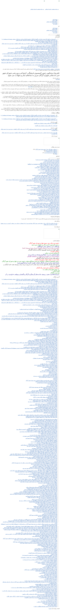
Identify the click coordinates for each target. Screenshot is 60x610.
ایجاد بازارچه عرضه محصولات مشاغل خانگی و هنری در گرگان (45, 397)
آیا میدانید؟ (55, 378)
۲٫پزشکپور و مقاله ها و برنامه (51, 150)
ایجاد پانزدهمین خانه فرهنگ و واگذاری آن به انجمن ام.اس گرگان (45, 400)
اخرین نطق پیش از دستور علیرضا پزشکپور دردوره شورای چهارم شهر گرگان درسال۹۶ (40, 49)
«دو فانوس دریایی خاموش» (52, 551)
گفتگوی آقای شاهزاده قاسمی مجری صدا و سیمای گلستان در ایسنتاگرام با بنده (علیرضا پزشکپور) (38, 309)
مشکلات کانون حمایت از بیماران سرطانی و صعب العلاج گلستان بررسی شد (42, 401)
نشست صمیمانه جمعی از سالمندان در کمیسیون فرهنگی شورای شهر (44, 426)
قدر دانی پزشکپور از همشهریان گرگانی (49, 353)
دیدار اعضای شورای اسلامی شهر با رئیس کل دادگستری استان (45, 456)
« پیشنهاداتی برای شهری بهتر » (51, 565)
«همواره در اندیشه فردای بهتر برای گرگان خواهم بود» (47, 558)
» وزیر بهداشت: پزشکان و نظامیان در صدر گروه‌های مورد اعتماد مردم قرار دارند (44, 199)
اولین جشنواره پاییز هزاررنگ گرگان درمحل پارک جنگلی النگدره (45, 410)
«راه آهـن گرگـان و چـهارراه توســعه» (50, 359)
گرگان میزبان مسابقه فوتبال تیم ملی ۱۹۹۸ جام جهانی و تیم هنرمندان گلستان (42, 497)
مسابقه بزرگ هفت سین (52, 396)
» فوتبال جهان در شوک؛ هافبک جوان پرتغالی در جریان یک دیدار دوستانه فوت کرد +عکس (43, 205)
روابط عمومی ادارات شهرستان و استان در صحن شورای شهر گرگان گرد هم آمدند (41, 496)
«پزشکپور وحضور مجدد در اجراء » (50, 604)
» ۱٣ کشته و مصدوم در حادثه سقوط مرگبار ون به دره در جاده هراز (47, 188)
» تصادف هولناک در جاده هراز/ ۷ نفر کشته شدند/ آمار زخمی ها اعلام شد (46, 178)
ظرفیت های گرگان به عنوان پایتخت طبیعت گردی (47, 505)
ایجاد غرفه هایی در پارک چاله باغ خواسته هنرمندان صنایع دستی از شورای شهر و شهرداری (40, 436)
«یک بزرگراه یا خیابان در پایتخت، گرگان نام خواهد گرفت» (46, 570)
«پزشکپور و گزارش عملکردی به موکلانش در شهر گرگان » (46, 561)
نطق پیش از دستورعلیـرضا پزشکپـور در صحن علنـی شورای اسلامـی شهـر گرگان (41, 392)
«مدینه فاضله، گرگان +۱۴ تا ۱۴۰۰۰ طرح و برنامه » (47, 563)
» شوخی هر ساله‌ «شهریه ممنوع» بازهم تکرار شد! (50, 171)
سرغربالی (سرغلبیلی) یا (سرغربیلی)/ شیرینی (48, 328)
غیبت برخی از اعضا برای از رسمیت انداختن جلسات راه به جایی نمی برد (43, 435)
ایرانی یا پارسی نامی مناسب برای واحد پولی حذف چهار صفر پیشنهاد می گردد (42, 314)
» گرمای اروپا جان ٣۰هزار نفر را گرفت (52, 160)
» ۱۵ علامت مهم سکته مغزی (54, 208)
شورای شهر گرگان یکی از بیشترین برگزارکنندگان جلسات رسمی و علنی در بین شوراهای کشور (39, 445)
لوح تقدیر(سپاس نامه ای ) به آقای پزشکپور (49, 427)
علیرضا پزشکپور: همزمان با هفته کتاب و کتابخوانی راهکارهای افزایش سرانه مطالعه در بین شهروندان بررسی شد (35, 519)
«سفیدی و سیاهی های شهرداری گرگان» (49, 564)
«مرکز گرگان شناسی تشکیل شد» (50, 574)
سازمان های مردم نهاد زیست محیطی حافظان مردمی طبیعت (45, 506)
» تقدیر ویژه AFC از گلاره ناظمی (53, 174)
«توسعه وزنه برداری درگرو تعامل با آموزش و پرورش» (46, 588)
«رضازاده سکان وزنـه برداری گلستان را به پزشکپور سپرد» (46, 548)
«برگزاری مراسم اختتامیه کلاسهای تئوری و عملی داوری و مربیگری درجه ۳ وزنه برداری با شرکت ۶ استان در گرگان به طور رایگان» (32, 596)
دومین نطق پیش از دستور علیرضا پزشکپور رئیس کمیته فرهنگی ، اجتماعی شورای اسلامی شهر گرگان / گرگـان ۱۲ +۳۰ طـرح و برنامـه (31, 534)
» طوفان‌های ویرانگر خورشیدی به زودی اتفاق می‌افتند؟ (49, 197)
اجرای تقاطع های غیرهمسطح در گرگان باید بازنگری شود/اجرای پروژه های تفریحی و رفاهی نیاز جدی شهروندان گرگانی (34, 462)
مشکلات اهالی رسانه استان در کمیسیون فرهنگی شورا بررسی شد (44, 390)
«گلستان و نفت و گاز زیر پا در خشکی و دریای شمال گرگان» (45, 550)
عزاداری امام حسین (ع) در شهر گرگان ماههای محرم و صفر (45, 320)
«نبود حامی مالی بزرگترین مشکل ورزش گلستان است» (46, 585)
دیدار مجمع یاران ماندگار (52, 50)
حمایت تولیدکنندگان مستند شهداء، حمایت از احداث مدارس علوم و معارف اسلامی (41, 416)
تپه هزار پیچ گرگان (53, 384)
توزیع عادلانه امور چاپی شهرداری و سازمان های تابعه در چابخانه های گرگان (42, 476)
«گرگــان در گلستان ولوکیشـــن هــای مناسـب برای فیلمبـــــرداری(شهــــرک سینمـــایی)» (39, 555)
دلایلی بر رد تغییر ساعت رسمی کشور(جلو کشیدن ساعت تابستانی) (44, 540)
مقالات (55, 153)
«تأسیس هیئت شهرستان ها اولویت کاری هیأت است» (47, 591)
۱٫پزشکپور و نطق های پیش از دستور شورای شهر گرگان (46, 149)
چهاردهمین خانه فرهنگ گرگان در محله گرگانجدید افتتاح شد (46, 420)
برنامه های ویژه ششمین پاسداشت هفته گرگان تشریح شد (46, 478)
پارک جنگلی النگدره (53, 362)
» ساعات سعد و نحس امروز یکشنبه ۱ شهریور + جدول (49, 173)
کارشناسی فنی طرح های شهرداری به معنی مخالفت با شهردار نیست (44, 441)
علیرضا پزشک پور (53, 413)
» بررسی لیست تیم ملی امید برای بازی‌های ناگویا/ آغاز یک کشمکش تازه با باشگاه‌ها (44, 164)
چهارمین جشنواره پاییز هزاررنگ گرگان (49, 311)
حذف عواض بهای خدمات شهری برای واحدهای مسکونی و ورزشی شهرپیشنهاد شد (41, 417)
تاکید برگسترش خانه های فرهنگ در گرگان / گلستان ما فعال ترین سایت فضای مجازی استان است (38, 431)
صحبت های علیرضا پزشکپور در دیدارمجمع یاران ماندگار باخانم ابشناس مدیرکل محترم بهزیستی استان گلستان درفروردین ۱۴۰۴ (32, 48)
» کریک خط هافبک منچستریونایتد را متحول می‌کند (50, 168)
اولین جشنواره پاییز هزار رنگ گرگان (50, 412)
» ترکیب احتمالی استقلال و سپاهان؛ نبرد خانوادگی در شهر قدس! (47, 167)
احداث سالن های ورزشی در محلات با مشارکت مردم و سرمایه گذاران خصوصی (42, 488)
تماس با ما (55, 23)
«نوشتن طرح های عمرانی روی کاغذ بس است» (48, 573)
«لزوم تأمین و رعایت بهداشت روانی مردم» (49, 575)
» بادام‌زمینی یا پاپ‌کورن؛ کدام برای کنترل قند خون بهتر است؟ (48, 159)
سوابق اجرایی (54, 22)
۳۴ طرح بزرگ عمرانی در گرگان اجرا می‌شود (48, 531)
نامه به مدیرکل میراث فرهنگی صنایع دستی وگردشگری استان (45, 334)
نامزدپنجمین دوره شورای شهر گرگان (50, 388)
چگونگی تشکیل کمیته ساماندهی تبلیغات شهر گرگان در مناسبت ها (44, 472)
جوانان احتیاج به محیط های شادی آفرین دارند (48, 495)
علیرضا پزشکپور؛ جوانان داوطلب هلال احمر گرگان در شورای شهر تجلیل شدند (42, 452)
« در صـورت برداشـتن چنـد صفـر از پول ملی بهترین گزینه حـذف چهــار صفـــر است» (40, 580)
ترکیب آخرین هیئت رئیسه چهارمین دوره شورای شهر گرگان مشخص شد (43, 422)
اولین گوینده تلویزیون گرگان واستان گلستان (48, 331)
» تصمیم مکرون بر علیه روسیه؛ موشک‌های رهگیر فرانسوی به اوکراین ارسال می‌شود (43, 185)
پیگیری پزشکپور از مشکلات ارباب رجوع (49, 370)
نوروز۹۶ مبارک (54, 393)
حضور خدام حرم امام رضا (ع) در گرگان (49, 485)
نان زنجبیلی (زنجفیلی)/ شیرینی (51, 325)
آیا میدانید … (54, 360)
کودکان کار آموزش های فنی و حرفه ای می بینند (48, 498)
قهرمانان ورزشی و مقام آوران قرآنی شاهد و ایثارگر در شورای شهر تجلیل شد (42, 458)
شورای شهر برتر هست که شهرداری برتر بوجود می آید (46, 447)
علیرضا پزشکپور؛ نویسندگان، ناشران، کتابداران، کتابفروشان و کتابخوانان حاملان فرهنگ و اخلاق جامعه (37, 415)
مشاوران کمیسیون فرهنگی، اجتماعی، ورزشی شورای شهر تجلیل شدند (43, 450)
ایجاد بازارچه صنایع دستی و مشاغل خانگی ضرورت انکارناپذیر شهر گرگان (43, 515)
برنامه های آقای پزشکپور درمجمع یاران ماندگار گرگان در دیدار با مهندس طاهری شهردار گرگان (39, 46)
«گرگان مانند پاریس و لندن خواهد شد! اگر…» (48, 577)
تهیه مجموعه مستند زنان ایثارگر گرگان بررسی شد (47, 511)
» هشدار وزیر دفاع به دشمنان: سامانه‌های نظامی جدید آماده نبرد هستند (46, 175)
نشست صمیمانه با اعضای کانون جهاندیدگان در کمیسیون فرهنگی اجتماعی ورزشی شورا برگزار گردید (37, 473)
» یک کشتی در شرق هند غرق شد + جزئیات (51, 161)
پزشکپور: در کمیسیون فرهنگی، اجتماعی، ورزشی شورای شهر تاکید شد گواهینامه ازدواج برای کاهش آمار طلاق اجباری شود (33, 494)
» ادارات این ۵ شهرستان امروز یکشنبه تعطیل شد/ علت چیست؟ (47, 176)
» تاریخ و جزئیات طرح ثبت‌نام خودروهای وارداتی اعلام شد (48, 195)
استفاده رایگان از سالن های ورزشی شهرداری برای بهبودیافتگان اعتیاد (43, 394)
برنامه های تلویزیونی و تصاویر (51, 337)
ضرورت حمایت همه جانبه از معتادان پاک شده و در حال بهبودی (45, 439)
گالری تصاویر (54, 20)
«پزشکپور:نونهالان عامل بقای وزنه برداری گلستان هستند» (46, 584)
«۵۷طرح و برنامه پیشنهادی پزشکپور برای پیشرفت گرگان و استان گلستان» (42, 553)
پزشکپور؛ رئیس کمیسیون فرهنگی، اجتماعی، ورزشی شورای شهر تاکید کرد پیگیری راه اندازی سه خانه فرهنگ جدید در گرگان (33, 455)
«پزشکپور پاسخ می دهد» (52, 605)
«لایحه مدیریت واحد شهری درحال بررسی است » (47, 576)
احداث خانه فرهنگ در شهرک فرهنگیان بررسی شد (47, 516)
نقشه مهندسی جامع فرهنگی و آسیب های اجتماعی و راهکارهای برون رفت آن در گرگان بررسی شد (38, 500)
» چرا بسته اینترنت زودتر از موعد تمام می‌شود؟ (50, 184)
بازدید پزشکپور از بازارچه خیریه (51, 369)
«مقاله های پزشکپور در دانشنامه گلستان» (49, 546)
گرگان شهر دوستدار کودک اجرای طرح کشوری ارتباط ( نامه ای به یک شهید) (42, 428)
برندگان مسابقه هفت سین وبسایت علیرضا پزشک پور (47, 382)
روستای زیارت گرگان (53, 372)
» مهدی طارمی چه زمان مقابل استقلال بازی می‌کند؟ (49, 198)
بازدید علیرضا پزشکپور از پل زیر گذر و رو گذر (48, 371)
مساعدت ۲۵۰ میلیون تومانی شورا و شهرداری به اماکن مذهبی (45, 465)
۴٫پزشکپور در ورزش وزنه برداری (50, 152)
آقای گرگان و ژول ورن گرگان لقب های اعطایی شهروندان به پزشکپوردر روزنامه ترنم (40, 332)
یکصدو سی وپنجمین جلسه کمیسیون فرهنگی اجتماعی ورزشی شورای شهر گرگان (41, 380)
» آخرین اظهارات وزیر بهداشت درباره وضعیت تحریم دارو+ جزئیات (47, 177)
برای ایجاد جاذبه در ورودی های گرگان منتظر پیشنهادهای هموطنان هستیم (43, 501)
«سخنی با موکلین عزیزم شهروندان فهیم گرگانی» (47, 598)
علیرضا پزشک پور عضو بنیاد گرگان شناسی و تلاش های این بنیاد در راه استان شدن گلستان (40, 64)
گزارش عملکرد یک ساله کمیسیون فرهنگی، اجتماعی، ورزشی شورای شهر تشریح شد (40, 423)
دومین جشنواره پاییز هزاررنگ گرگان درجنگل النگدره (47, 335)
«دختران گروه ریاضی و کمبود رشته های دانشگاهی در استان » (45, 606)
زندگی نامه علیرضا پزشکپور (51, 21)
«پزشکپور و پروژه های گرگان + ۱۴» (50, 547)
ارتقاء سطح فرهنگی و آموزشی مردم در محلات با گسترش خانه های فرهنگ (42, 343)
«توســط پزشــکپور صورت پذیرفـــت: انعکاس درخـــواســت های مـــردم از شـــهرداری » (40, 559)
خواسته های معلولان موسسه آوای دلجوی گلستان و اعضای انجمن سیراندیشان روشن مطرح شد (39, 449)
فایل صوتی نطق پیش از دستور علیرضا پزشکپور (48, 346)
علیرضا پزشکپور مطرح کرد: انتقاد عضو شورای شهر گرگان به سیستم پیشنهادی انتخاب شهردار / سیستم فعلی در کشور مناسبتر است (31, 526)
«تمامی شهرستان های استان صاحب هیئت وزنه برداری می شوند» (44, 589)
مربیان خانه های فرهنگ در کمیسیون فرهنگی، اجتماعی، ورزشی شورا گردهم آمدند (41, 438)
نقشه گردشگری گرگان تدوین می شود (49, 514)
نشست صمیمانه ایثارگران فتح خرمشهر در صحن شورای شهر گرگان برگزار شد (42, 446)
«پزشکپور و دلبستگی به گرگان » (51, 593)
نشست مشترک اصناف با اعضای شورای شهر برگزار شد (46, 535)
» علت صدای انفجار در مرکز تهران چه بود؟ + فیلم (50, 163)
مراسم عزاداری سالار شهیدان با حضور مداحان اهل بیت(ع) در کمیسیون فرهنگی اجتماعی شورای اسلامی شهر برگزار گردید (33, 470)
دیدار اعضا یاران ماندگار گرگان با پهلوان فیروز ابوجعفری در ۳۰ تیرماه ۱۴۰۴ (42, 45)
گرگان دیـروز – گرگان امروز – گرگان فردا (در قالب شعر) (46, 502)
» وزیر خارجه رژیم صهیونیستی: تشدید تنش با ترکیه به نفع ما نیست (47, 181)
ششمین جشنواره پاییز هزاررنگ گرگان (50, 308)
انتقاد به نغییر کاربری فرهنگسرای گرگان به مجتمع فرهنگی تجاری (44, 536)
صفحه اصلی (54, 19)
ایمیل (57, 79)
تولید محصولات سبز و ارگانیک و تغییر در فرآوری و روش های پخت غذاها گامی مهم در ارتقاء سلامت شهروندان (36, 471)
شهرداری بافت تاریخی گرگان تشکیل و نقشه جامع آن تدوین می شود (44, 463)
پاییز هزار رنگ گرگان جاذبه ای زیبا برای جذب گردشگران (46, 437)
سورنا (50, 608)
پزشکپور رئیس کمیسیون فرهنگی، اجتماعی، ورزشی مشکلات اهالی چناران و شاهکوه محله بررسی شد (37, 479)
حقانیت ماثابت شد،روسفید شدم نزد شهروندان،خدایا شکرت (45, 339)
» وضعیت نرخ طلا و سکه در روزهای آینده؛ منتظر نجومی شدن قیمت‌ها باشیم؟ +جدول (43, 189)
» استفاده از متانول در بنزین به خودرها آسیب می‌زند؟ (49, 191)
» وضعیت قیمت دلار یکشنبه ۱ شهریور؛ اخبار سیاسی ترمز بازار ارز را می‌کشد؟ (44, 204)
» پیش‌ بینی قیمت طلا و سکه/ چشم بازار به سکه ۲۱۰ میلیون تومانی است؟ (45, 187)
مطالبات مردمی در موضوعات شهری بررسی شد (47, 482)
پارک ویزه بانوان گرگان (52, 368)
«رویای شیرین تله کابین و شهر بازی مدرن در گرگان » (47, 602)
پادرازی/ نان (55, 329)
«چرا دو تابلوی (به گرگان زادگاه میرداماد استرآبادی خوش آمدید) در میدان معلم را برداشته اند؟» (39, 557)
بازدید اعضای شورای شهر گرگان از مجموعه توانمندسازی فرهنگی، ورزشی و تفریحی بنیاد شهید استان (37, 457)
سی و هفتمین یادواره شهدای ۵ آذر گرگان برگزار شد (47, 518)
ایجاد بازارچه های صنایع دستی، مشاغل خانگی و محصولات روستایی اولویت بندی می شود (40, 490)
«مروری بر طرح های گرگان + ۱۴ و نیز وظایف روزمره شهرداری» (44, 568)
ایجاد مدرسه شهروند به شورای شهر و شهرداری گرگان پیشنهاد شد (44, 448)
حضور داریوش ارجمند (53, 373)
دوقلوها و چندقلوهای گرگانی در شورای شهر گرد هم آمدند (46, 440)
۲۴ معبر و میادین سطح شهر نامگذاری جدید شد (48, 389)
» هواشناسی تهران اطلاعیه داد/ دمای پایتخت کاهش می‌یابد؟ (48, 210)
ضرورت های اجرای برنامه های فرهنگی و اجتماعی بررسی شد (45, 376)
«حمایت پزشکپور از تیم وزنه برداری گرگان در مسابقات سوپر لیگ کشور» (43, 586)
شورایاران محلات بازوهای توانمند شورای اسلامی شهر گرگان (45, 507)
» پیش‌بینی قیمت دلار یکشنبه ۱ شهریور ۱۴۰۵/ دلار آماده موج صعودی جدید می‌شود (44, 200)
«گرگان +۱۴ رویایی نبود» (52, 599)
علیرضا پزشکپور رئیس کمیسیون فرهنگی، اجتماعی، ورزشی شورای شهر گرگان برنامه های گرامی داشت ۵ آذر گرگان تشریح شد (32, 520)
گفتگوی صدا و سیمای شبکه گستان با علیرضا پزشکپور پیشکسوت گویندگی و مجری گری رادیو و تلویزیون (37, 312)
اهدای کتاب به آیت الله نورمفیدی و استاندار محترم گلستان (46, 41)
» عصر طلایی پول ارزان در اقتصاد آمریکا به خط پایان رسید (48, 166)
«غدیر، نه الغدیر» (54, 554)
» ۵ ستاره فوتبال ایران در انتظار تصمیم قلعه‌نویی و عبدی (49, 169)
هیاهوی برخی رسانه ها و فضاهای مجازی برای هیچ (47, 424)
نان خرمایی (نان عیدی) (52, 327)
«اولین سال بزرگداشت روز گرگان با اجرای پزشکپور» (47, 556)
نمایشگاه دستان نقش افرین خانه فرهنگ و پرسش (47, 432)
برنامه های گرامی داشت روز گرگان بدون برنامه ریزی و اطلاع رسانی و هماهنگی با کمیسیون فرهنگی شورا (36, 429)
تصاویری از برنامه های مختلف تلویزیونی (49, 338)
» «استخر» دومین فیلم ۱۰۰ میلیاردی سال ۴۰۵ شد (50, 209)
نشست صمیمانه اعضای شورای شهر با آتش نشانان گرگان (46, 403)
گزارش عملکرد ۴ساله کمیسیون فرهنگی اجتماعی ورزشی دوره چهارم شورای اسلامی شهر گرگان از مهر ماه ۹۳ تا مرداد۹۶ (33, 342)
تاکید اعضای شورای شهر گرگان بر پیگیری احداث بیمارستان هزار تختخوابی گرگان (41, 350)
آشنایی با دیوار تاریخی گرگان (51, 386)
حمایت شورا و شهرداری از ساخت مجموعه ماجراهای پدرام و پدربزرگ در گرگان (42, 508)
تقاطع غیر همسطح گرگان (52, 398)
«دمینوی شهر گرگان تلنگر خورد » (50, 566)
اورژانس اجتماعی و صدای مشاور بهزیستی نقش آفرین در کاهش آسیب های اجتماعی (41, 352)
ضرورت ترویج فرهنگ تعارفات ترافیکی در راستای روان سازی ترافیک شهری (42, 443)
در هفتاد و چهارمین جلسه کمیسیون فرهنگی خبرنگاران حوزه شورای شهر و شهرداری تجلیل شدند (38, 481)
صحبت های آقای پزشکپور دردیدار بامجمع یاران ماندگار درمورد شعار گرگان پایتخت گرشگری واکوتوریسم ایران (36, 51)
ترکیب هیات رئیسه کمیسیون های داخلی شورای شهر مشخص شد (44, 421)
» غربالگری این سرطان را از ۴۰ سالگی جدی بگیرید (50, 165)
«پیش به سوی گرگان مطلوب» (51, 578)
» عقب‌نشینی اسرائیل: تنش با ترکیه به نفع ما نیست (50, 183)
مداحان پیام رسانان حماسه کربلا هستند (49, 517)
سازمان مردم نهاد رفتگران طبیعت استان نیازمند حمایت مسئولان (44, 510)
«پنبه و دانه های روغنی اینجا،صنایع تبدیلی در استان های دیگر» (45, 549)
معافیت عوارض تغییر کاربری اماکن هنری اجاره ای (47, 406)
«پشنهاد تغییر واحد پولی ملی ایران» (50, 579)
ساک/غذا (55, 322)
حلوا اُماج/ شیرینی (53, 324)
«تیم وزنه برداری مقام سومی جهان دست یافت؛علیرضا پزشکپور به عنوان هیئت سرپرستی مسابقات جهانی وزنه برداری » (34, 587)
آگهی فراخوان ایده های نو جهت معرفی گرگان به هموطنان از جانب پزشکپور (42, 340)
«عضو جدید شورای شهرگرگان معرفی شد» (49, 600)
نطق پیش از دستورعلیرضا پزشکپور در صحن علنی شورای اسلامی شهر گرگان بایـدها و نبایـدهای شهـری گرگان (36, 480)
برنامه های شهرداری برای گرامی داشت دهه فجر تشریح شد (45, 461)
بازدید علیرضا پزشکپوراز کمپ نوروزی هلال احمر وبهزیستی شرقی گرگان (43, 387)
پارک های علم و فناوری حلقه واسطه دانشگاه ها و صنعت (46, 407)
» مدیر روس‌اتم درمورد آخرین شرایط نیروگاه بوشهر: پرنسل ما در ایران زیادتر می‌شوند (43, 212)
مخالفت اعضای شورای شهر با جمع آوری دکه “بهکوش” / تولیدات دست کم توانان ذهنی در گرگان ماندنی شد (36, 532)
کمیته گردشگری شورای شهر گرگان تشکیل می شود (47, 504)
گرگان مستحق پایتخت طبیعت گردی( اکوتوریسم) (47, 354)
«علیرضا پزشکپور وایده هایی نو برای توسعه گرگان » (47, 545)
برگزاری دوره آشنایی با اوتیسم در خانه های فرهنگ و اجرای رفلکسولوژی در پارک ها (41, 451)
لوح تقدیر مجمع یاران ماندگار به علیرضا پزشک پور (47, 65)
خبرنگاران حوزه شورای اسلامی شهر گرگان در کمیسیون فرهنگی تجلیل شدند (42, 341)
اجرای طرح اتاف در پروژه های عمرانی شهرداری (48, 486)
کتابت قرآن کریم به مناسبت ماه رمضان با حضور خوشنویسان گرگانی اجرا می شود (41, 351)
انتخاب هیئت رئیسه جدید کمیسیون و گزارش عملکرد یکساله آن (45, 475)
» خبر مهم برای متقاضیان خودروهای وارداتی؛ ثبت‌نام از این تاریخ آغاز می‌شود (45, 194)
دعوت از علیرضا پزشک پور (52, 402)
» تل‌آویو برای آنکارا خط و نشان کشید (52, 170)
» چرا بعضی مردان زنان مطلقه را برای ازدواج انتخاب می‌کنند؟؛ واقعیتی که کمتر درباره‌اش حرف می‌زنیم (39, 180)
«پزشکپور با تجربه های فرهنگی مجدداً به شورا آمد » (47, 544)
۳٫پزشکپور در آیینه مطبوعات (51, 151)
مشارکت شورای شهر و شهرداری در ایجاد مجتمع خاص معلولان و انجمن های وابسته (41, 411)
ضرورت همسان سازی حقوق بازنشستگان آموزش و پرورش (45, 364)
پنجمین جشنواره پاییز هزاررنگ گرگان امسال (48, 310)
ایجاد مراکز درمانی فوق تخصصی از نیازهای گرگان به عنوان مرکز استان (43, 467)
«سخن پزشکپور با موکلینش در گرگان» (49, 567)
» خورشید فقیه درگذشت (55, 201)
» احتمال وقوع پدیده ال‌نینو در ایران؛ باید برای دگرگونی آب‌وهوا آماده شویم (45, 214)
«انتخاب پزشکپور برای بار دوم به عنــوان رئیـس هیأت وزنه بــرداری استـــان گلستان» (40, 597)
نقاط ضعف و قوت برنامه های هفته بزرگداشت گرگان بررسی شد (44, 477)
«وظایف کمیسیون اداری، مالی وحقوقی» (49, 571)
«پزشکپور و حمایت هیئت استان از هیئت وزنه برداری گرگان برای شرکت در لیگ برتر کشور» (39, 594)
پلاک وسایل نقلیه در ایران (52, 383)
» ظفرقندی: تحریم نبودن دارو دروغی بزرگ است (50, 196)
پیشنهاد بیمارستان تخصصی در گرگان (50, 357)
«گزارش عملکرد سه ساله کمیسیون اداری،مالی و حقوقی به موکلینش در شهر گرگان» (40, 569)
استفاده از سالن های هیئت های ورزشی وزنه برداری (47, 595)
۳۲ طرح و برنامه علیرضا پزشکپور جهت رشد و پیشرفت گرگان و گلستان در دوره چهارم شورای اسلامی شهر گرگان (35, 541)
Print (59, 79)
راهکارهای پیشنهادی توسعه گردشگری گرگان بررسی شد (46, 409)
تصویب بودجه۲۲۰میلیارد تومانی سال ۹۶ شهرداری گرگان (46, 381)
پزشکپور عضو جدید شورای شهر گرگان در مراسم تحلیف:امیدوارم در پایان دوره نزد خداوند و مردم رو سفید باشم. (35, 539)
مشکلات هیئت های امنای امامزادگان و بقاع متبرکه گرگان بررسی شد (44, 419)
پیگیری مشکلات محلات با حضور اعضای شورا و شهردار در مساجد (44, 509)
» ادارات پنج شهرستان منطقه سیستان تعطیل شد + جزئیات (48, 190)
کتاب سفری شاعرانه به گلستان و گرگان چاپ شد (47, 42)
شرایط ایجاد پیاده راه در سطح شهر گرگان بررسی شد (47, 442)
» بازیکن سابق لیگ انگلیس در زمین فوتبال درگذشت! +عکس (48, 203)
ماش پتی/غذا (54, 323)
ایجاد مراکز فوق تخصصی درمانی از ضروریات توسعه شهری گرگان (44, 499)
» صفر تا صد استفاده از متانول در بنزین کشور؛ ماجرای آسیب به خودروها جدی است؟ (43, 193)
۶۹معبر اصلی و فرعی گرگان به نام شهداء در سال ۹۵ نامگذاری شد (44, 349)
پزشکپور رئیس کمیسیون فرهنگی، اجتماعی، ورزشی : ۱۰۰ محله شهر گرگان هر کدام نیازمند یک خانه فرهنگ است (35, 492)
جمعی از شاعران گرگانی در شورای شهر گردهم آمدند (47, 460)
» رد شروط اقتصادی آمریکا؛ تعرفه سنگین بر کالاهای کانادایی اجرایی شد (46, 206)
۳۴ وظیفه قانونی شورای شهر (51, 361)
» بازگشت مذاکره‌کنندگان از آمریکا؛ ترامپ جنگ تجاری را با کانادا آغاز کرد (45, 207)
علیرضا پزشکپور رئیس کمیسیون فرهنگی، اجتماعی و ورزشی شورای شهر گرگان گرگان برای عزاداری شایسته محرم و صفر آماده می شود (30, 527)
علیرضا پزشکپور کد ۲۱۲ (52, 356)
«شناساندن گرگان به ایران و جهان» (50, 560)
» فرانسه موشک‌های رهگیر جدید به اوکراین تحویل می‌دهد (49, 186)
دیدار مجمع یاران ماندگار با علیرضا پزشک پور (48, 307)
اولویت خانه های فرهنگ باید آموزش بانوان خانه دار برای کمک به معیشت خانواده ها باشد (40, 344)
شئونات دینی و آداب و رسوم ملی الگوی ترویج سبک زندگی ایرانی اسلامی (43, 405)
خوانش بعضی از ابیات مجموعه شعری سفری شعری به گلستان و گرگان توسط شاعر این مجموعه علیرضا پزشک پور (35, 58)
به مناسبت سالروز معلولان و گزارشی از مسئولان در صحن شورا (45, 466)
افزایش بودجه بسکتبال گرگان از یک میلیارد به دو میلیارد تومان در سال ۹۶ (43, 399)
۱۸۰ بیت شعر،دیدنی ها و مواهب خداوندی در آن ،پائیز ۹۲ (46, 333)
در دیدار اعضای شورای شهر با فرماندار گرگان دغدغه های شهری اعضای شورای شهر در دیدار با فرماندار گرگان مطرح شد (34, 453)
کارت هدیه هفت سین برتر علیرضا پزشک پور (48, 363)
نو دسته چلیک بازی (53, 330)
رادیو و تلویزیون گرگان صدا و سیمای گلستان (48, 321)
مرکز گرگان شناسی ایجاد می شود (50, 512)
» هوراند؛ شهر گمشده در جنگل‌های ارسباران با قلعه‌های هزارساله (47, 213)
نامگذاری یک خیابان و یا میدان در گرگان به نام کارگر (47, 366)
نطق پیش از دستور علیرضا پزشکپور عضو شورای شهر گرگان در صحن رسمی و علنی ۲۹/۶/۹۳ (39, 530)
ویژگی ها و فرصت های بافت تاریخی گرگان (49, 433)
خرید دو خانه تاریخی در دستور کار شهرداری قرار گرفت (46, 459)
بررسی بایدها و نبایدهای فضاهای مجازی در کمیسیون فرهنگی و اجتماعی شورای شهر (41, 408)
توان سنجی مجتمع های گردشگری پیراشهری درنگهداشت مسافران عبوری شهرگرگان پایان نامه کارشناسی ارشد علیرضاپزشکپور (32, 313)
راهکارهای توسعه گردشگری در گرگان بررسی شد (47, 469)
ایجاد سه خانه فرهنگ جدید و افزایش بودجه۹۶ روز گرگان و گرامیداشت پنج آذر (42, 391)
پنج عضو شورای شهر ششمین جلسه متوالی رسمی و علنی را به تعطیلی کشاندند (42, 430)
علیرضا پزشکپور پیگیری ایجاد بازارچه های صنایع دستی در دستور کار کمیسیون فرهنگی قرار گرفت (38, 491)
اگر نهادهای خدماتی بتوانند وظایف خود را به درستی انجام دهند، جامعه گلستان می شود (40, 489)
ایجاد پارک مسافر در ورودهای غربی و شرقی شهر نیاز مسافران (45, 358)
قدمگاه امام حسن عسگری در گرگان (50, 374)
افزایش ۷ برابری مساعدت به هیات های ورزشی (48, 377)
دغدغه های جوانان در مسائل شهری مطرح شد (48, 537)
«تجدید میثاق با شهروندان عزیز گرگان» (49, 603)
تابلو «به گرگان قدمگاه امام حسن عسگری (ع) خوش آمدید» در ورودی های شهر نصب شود (40, 468)
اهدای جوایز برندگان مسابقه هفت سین (49, 367)
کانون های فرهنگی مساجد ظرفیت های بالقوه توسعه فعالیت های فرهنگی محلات (41, 487)
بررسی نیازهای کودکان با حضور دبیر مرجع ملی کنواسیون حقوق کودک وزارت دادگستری (40, 347)
